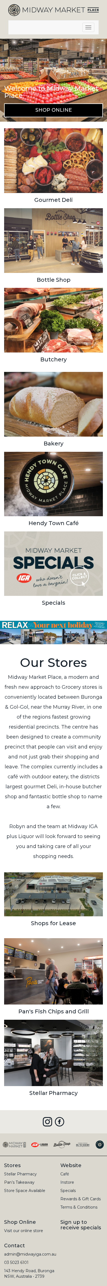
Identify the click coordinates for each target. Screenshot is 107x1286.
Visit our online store (23, 1230)
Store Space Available (24, 1190)
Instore (67, 1182)
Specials (68, 1190)
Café (64, 1174)
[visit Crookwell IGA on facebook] (60, 1121)
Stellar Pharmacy (20, 1174)
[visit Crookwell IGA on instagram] (47, 1121)
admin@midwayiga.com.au (30, 1254)
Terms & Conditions (78, 1207)
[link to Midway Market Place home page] (53, 9)
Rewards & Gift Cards (80, 1198)
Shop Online (53, 110)
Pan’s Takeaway (19, 1182)
